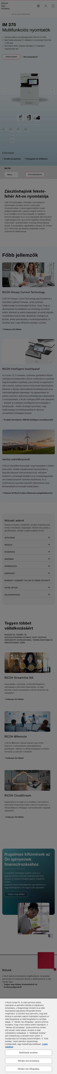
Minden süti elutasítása (28, 1060)
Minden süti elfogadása (28, 1069)
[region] (28, 1036)
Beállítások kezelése (28, 1052)
